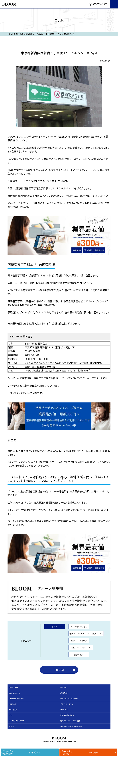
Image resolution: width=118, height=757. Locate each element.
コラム (11, 715)
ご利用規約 (64, 693)
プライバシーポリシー (67, 704)
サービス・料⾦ (13, 687)
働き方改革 (79, 654)
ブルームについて (14, 693)
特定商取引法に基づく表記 (69, 698)
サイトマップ (64, 709)
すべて (54, 626)
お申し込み (80, 752)
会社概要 (63, 687)
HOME (11, 33)
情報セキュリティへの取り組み (70, 721)
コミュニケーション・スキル (80, 647)
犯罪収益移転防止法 (67, 715)
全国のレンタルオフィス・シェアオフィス (86, 633)
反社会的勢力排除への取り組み (71, 726)
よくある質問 (13, 709)
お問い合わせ (22, 752)
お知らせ (12, 726)
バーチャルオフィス (79, 626)
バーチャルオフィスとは (16, 721)
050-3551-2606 (99, 4)
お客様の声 (12, 704)
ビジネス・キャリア (79, 640)
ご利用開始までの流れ (16, 698)
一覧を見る (59, 669)
